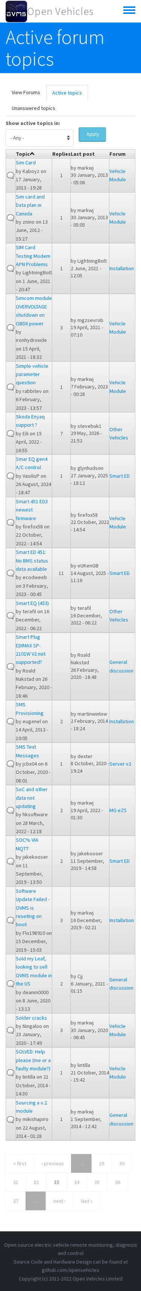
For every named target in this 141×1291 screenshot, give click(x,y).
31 (15, 1182)
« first (20, 1163)
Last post (83, 153)
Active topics (70, 95)
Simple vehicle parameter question (32, 374)
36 (117, 1182)
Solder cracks (31, 1017)
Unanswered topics (33, 108)
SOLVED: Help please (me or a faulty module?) (33, 1060)
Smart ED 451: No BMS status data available (32, 560)
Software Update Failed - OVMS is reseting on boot (33, 908)
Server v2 (120, 763)
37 (15, 1201)
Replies (61, 153)
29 (101, 1163)
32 (36, 1182)
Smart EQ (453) (32, 603)
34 (76, 1182)
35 (97, 1182)
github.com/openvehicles (70, 1270)
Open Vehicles (60, 11)
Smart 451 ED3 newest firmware (32, 510)
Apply (92, 134)
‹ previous (52, 1163)
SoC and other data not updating (32, 798)
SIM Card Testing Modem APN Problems (33, 256)
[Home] (16, 11)
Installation (121, 268)
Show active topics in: (33, 123)
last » (86, 1201)
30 (121, 1163)
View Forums (26, 92)
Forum (117, 153)
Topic (23, 153)
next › (59, 1201)
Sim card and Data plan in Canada (30, 205)
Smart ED (119, 475)
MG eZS (118, 810)
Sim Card (26, 162)
